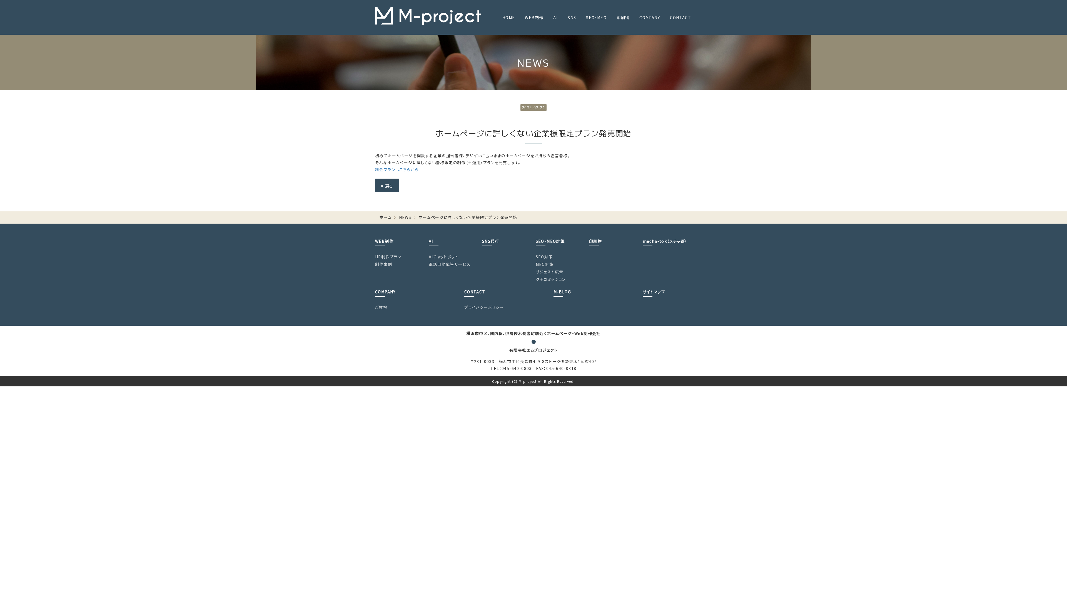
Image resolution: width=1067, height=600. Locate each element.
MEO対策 (545, 264)
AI (555, 17)
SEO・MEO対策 (550, 241)
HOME (508, 17)
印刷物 (623, 17)
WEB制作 (534, 17)
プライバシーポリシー (484, 307)
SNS (572, 17)
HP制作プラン (388, 256)
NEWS (405, 217)
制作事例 (383, 264)
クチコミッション (551, 279)
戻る (387, 185)
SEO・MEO (596, 17)
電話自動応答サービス (450, 264)
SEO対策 (544, 256)
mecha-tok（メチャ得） (665, 241)
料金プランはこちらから (396, 169)
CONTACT (680, 17)
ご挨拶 (381, 307)
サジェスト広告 (550, 271)
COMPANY (649, 17)
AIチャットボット (444, 256)
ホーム (385, 217)
